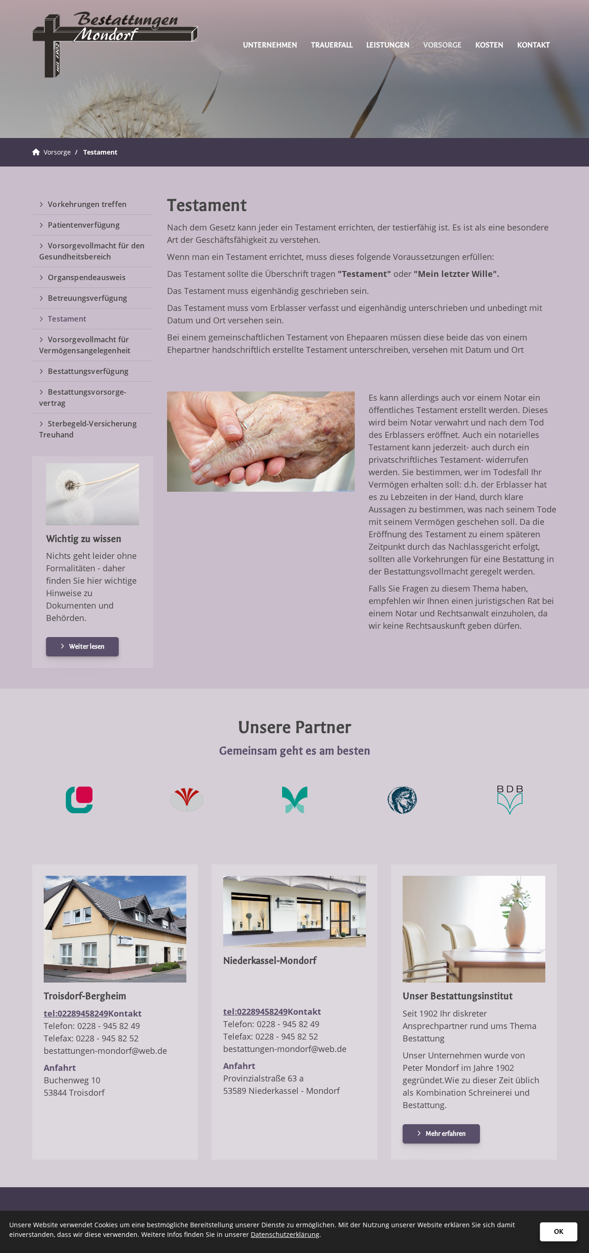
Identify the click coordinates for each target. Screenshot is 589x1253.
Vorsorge (442, 44)
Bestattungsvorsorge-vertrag (82, 397)
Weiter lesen (86, 646)
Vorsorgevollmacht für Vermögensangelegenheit (84, 345)
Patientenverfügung (84, 225)
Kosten (489, 44)
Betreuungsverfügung (87, 298)
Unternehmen (270, 44)
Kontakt (533, 44)
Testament (100, 152)
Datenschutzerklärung (285, 1234)
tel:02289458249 (76, 1013)
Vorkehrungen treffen (87, 204)
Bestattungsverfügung (88, 371)
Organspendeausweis (87, 277)
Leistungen (388, 44)
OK (558, 1232)
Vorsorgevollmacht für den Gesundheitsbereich (91, 251)
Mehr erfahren (446, 1134)
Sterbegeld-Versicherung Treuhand (88, 429)
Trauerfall (331, 44)
